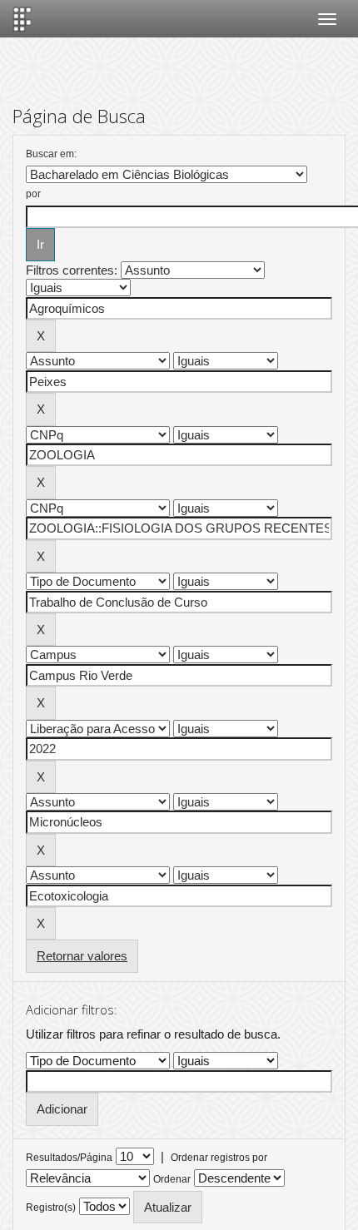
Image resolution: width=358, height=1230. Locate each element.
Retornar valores (82, 956)
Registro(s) (51, 1207)
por (33, 194)
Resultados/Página (69, 1157)
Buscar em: (51, 154)
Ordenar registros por (219, 1157)
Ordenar (172, 1179)
